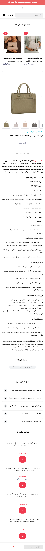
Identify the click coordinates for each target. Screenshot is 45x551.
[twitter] (24, 154)
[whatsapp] (17, 154)
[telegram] (20, 154)
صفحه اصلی (39, 132)
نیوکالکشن (30, 132)
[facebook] (28, 154)
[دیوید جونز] (22, 8)
